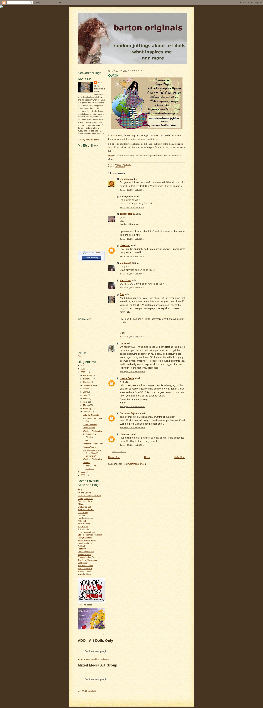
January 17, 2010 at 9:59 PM (132, 337)
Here (110, 155)
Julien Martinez (84, 529)
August (86, 389)
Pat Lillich (82, 549)
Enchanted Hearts (86, 510)
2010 (83, 372)
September (88, 385)
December (88, 375)
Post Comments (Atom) (135, 464)
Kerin (123, 343)
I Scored (86, 462)
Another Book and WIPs (93, 444)
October (87, 382)
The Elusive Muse (85, 566)
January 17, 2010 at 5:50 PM (132, 190)
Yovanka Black (84, 574)
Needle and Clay (85, 543)
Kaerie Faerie (127, 378)
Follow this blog (91, 258)
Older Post (179, 457)
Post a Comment (119, 451)
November (88, 379)
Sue (100, 82)
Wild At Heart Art (85, 568)
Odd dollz (82, 546)
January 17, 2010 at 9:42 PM (132, 288)
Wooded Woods (85, 571)
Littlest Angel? (89, 428)
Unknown (125, 245)
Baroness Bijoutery (130, 413)
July (85, 392)
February (87, 408)
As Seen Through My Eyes (89, 496)
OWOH (86, 440)
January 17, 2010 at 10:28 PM (132, 407)
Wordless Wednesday (92, 431)
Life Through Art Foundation (90, 535)
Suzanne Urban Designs (88, 557)
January (87, 412)
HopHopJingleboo (85, 518)
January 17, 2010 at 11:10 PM (132, 428)
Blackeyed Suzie (85, 501)
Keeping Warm (89, 447)
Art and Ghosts (84, 493)
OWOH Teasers (90, 424)
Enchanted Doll (84, 507)
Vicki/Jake (125, 263)
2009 (83, 472)
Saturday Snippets (91, 415)
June (85, 395)
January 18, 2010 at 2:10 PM (132, 445)
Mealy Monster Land (87, 540)
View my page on (93, 659)
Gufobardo (82, 515)
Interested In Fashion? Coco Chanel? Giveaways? (92, 453)
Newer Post (114, 457)
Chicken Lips (83, 504)
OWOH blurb (120, 166)
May (85, 398)
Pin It (80, 356)
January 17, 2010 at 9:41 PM (132, 274)
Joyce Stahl (83, 526)
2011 (83, 369)
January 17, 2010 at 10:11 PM (132, 372)
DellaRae (125, 179)
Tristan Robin (127, 214)
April (85, 402)
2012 (83, 365)
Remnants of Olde (86, 552)
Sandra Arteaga (84, 554)
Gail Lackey (83, 512)
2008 (83, 475)
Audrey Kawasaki (85, 498)
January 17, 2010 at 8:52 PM (132, 239)
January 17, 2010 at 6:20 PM (132, 207)
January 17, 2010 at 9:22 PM (132, 256)
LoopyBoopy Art (85, 538)
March (86, 405)
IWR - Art (82, 521)
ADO (80, 490)
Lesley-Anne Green (86, 532)
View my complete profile (88, 140)
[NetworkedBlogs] (91, 252)
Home (147, 457)
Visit (87, 691)
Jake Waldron (84, 524)
